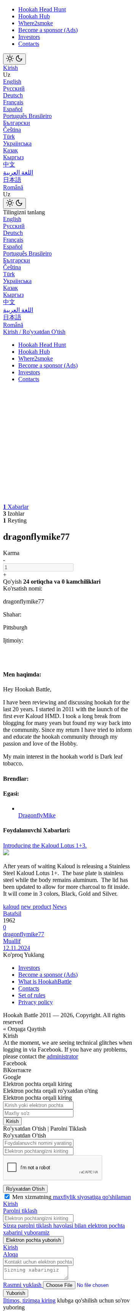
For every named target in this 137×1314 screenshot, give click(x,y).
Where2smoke (35, 23)
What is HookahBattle (45, 981)
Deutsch (13, 95)
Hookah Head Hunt (42, 9)
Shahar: (12, 614)
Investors (29, 37)
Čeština (12, 129)
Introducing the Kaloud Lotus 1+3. (45, 845)
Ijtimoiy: (13, 640)
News (60, 906)
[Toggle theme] (14, 59)
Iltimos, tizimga (22, 1300)
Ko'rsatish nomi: (22, 588)
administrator (62, 1056)
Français (13, 102)
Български (16, 123)
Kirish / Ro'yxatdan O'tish (34, 331)
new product (36, 906)
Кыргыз (13, 157)
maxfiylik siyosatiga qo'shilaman (91, 1197)
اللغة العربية (18, 172)
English (12, 81)
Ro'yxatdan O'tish (25, 1189)
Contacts (28, 43)
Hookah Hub (34, 16)
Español (12, 109)
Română (13, 187)
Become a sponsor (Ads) (48, 30)
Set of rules (31, 995)
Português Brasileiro (27, 116)
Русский (14, 88)
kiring (48, 1300)
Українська (17, 143)
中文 (9, 164)
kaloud (11, 906)
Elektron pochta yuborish (33, 1240)
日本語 (12, 179)
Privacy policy (35, 1002)
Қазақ (10, 150)
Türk (9, 136)
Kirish (10, 68)
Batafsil (12, 913)
